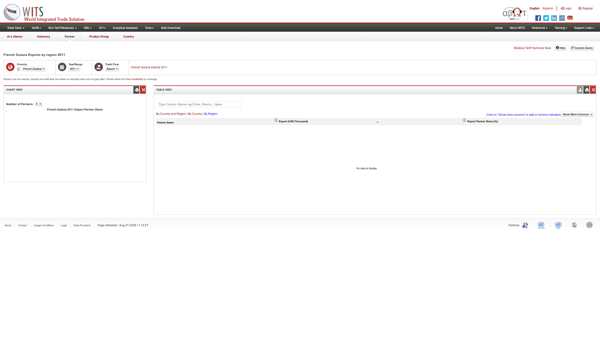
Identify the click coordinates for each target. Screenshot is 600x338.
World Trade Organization (574, 224)
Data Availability (134, 79)
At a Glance (14, 36)
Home (499, 28)
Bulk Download (170, 28)
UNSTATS (558, 224)
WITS (47, 11)
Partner (70, 36)
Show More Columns (576, 114)
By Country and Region (171, 113)
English (535, 8)
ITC (526, 224)
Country (128, 36)
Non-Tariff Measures (61, 28)
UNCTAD (542, 224)
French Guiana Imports (145, 67)
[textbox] (199, 104)
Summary (43, 36)
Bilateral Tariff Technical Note (532, 48)
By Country (195, 113)
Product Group (99, 36)
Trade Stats (14, 28)
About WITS (517, 28)
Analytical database (125, 28)
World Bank (590, 224)
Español (548, 8)
